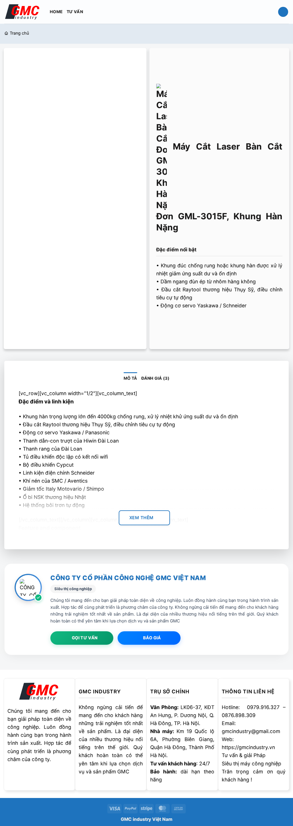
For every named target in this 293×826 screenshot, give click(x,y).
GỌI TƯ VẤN (85, 637)
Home (56, 11)
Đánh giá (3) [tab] (155, 378)
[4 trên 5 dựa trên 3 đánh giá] (219, 239)
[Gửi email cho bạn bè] (184, 323)
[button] (283, 12)
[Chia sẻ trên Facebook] (162, 323)
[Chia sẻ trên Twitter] (173, 323)
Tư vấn (75, 11)
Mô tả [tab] (130, 378)
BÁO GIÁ (152, 637)
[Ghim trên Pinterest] (196, 323)
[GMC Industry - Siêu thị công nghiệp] (22, 11)
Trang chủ (19, 33)
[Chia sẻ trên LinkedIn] (207, 323)
